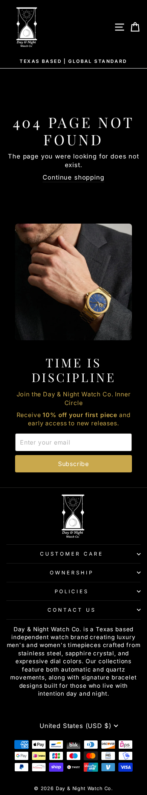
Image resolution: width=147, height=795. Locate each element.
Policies (72, 591)
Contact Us (71, 610)
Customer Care (71, 554)
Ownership (71, 573)
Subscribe (73, 464)
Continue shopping (73, 177)
